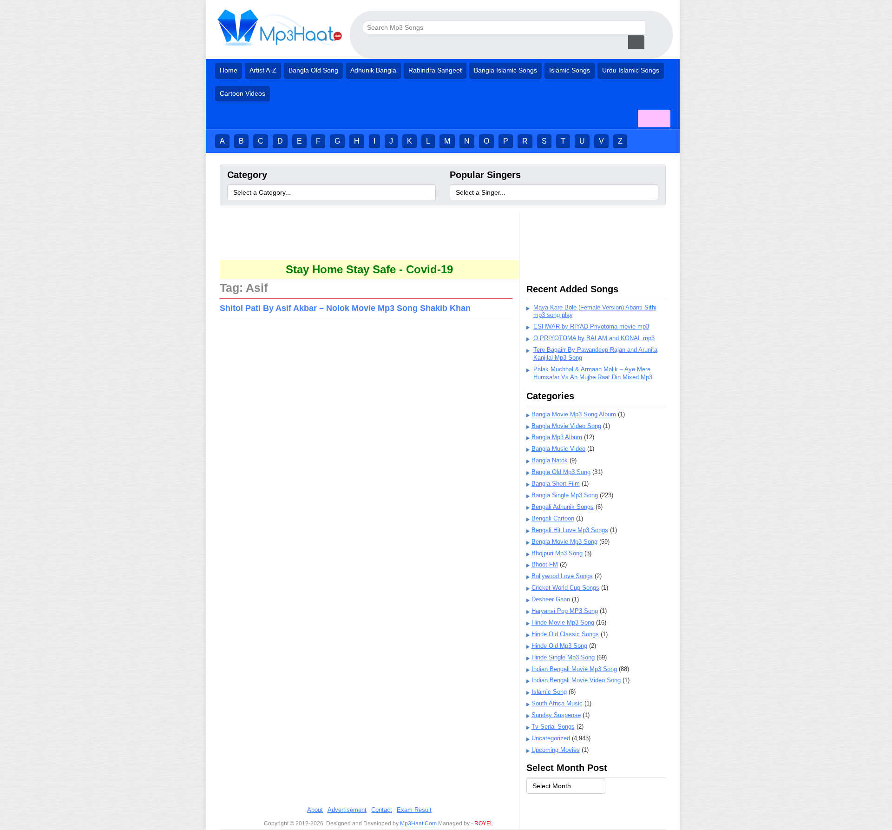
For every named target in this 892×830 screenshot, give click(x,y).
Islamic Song (549, 691)
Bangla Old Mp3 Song (560, 471)
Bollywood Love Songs (562, 576)
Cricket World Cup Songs (565, 587)
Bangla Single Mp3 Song (564, 495)
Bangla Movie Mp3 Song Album (573, 414)
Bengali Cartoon (552, 518)
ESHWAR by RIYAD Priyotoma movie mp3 (591, 326)
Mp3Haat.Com (418, 823)
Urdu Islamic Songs (630, 70)
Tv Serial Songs (553, 726)
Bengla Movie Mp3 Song (564, 541)
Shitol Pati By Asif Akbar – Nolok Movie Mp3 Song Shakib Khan (345, 308)
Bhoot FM (544, 564)
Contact (381, 809)
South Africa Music (557, 703)
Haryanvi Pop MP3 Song (564, 610)
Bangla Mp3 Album (556, 437)
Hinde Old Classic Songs (565, 634)
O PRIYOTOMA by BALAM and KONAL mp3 (594, 338)
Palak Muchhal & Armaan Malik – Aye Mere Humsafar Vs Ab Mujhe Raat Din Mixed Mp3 (592, 373)
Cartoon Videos (242, 93)
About (315, 809)
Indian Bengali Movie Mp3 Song (574, 668)
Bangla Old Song (313, 70)
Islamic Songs (569, 70)
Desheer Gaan (550, 599)
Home (228, 70)
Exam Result (414, 809)
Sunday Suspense (556, 714)
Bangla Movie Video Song (566, 425)
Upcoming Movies (555, 749)
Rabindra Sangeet (435, 70)
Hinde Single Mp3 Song (563, 657)
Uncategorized (550, 738)
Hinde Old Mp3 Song (559, 645)
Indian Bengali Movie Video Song (576, 680)
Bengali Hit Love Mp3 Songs (569, 530)
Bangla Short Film (555, 483)
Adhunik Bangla (373, 70)
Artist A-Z (262, 70)
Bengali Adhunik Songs (562, 506)
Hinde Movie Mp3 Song (562, 622)
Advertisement (347, 809)
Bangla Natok (549, 460)
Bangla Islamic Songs (505, 70)
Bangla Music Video (558, 448)
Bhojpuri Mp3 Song (557, 553)
